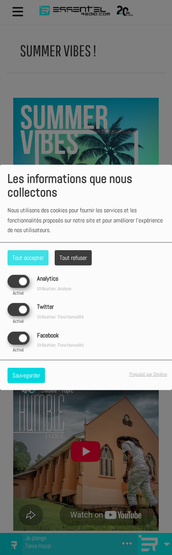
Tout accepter (28, 258)
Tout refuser (73, 258)
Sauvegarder (26, 375)
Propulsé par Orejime (148, 373)
